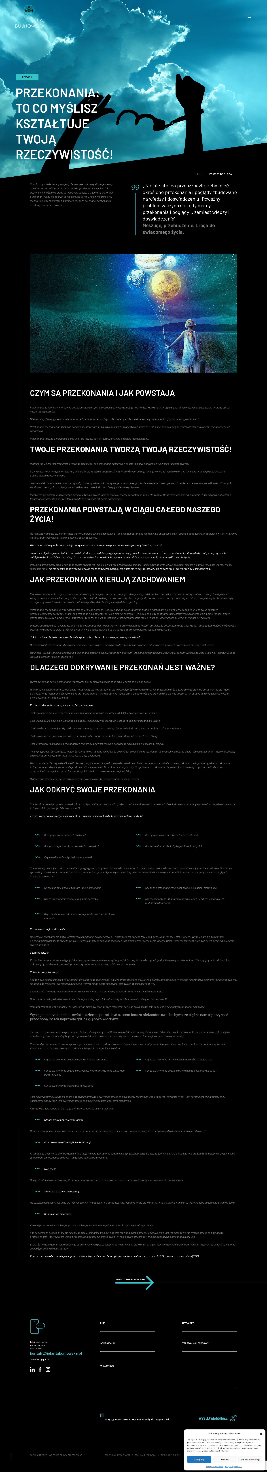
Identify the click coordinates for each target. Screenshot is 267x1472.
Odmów (225, 1459)
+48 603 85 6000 (38, 1345)
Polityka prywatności (214, 1466)
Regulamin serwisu (145, 1455)
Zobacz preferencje (250, 1459)
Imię (102, 1323)
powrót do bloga (220, 174)
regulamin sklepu (140, 1419)
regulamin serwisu (122, 1419)
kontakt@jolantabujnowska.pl (56, 1353)
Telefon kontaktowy (195, 1343)
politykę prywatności (159, 1419)
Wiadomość (107, 1365)
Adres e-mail (108, 1343)
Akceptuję (199, 1459)
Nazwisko (188, 1323)
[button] (260, 1433)
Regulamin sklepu (171, 1455)
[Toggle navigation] (251, 14)
